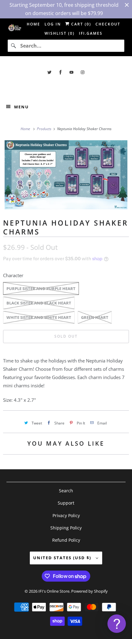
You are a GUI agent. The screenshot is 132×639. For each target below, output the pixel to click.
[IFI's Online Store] (66, 86)
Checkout (107, 24)
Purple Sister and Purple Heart (41, 288)
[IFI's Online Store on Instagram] (83, 72)
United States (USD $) (63, 557)
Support (66, 503)
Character (13, 275)
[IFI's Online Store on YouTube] (72, 72)
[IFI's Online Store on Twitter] (49, 72)
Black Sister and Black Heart (38, 303)
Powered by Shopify (89, 591)
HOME (33, 24)
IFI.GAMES (91, 33)
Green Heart (94, 317)
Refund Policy (66, 540)
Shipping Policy (66, 528)
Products (44, 128)
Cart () (80, 24)
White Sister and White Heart (38, 317)
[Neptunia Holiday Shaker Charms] (66, 174)
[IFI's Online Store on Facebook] (60, 72)
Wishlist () (60, 33)
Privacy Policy (66, 515)
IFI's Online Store (53, 591)
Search (66, 491)
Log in (53, 24)
